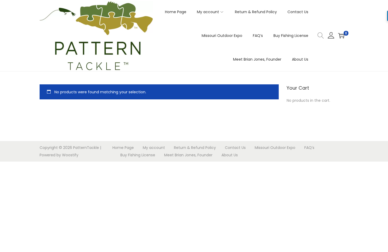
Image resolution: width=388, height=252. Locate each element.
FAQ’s (309, 147)
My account (154, 147)
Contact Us (235, 147)
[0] (341, 35)
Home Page (123, 147)
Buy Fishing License (137, 155)
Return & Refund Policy (195, 147)
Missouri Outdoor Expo (275, 147)
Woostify (70, 155)
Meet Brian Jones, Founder (188, 155)
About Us (229, 155)
